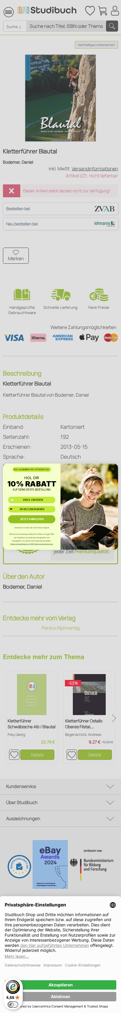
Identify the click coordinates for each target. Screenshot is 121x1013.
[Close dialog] (113, 469)
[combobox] (13, 509)
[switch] (13, 1004)
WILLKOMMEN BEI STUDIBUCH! (31, 469)
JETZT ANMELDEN (32, 518)
